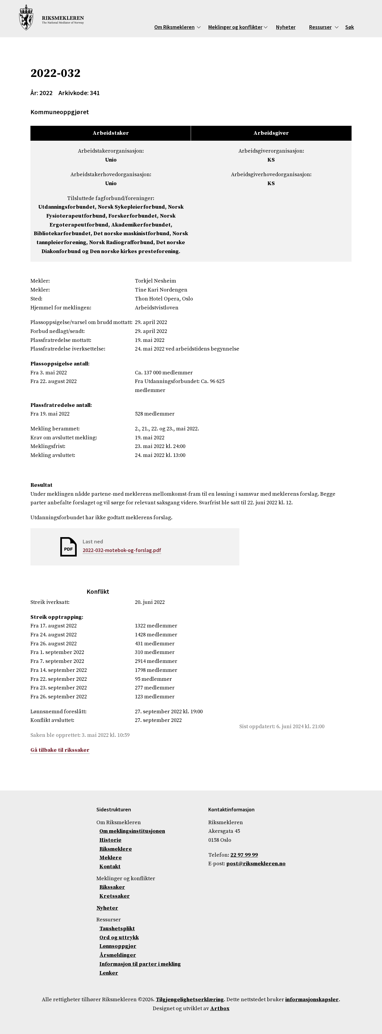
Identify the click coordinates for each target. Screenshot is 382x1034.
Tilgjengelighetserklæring (190, 999)
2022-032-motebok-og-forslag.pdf (122, 550)
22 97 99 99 (244, 855)
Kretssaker (114, 896)
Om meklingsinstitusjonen (132, 831)
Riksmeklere (115, 849)
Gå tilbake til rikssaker (60, 750)
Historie (110, 840)
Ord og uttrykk (119, 937)
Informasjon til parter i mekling (140, 964)
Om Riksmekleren (174, 27)
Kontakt (110, 866)
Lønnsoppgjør (117, 946)
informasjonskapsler (312, 999)
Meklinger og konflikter (235, 27)
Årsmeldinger (117, 955)
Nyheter (285, 27)
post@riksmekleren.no (256, 863)
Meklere (110, 857)
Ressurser (320, 27)
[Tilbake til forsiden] (51, 18)
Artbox (219, 1008)
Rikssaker (112, 887)
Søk (349, 27)
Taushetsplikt (117, 928)
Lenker (108, 973)
